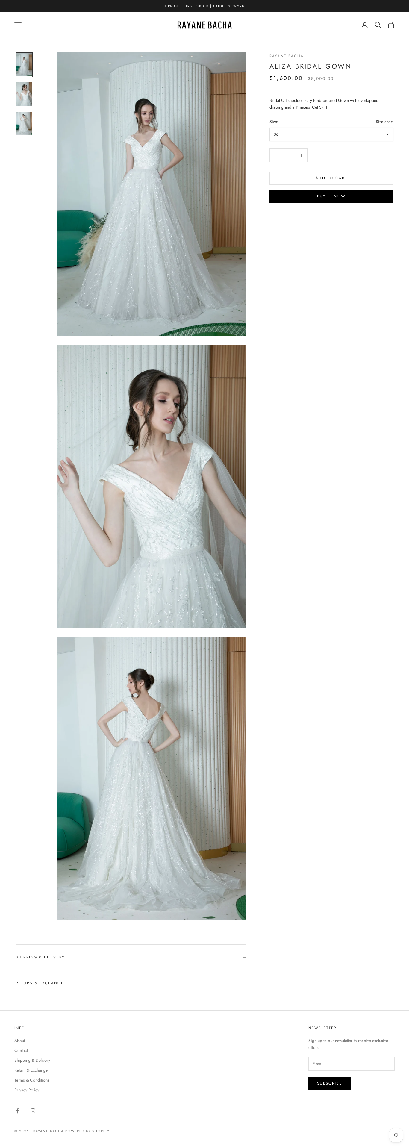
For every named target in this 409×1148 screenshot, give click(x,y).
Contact (21, 1050)
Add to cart (331, 178)
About (19, 1041)
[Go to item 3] (24, 123)
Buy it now (331, 196)
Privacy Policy (26, 1090)
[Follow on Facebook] (17, 1111)
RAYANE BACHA (286, 56)
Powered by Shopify (87, 1131)
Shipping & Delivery (32, 1060)
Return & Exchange (31, 1070)
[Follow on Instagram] (33, 1111)
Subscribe (329, 1083)
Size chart (384, 122)
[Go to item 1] (24, 64)
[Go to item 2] (24, 94)
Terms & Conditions (31, 1080)
